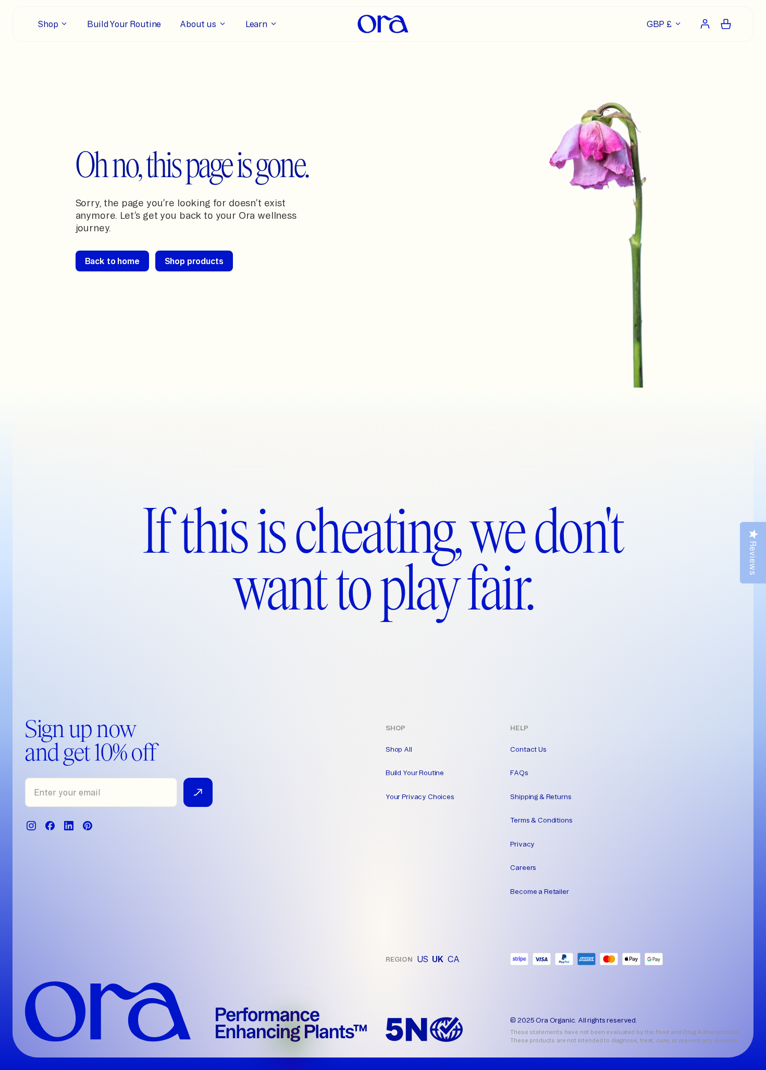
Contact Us (528, 749)
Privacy (522, 844)
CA (454, 959)
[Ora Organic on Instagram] (31, 825)
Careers (523, 867)
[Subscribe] (198, 792)
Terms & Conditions (541, 820)
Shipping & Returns (540, 796)
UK (437, 959)
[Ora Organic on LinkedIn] (69, 825)
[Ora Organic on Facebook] (50, 825)
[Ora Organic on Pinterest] (87, 825)
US (422, 959)
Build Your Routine (415, 772)
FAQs (519, 772)
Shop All (399, 749)
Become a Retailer (539, 891)
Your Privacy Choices (420, 796)
